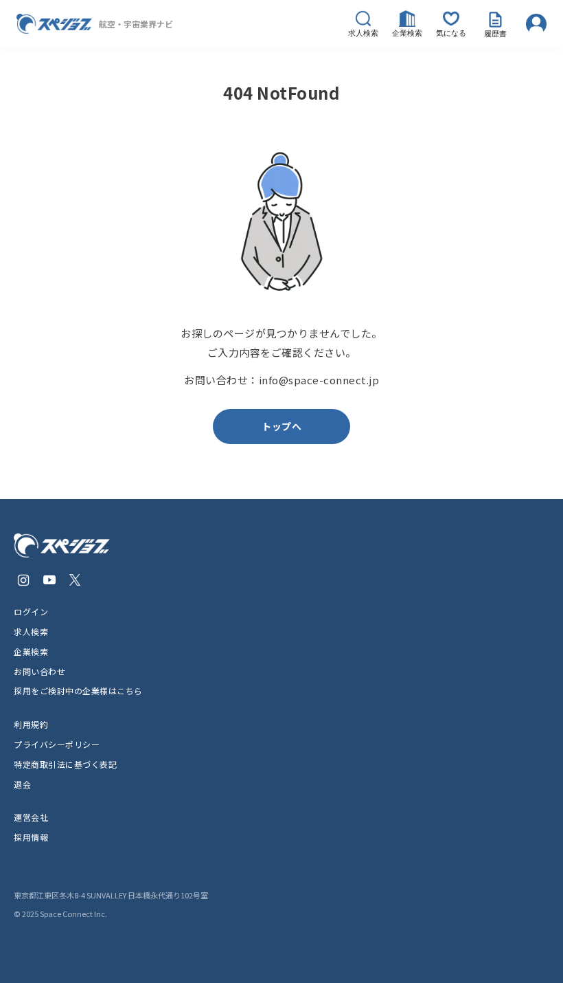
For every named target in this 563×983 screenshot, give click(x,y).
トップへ (281, 426)
